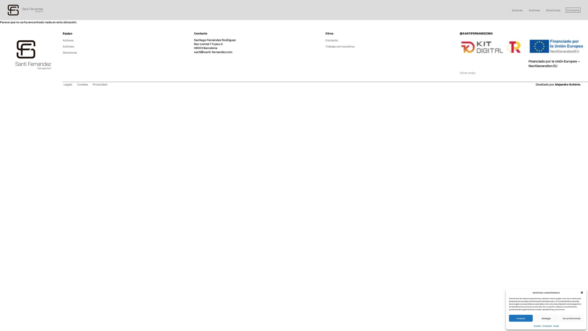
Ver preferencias (571, 318)
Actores (517, 10)
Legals (556, 326)
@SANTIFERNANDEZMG (476, 33)
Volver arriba (467, 72)
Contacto (573, 10)
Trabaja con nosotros (340, 46)
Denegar (546, 318)
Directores (553, 10)
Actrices (534, 10)
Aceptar (520, 318)
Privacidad (547, 326)
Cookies (537, 326)
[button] (581, 292)
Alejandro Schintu (567, 84)
